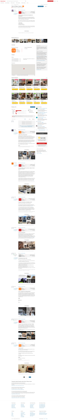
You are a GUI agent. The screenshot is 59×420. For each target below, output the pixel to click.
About (12, 412)
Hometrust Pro (22, 413)
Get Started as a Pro (39, 69)
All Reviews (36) (31, 110)
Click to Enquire (15, 89)
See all (46, 77)
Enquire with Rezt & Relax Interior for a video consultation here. (18, 397)
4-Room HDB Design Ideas (42, 405)
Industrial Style (31, 405)
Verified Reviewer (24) (31, 112)
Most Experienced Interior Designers (43, 413)
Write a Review (41, 6)
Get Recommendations (42, 143)
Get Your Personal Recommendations (41, 60)
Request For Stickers (23, 414)
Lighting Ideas (22, 404)
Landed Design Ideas (41, 407)
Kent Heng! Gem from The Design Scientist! (42, 108)
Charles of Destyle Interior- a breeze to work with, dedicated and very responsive (42, 112)
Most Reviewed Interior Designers (43, 414)
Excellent (13, 110)
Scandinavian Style (32, 407)
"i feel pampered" (39, 121)
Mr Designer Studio (43, 87)
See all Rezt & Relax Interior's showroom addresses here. (18, 389)
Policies (12, 414)
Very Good (14, 111)
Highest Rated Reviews (32, 413)
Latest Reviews (31, 412)
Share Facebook (16, 132)
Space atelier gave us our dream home (42, 117)
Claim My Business (23, 412)
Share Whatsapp (16, 13)
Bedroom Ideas (13, 405)
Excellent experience (40, 125)
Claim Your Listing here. (39, 153)
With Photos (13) (31, 111)
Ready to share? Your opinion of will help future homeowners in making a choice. (27, 126)
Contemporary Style (32, 404)
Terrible (13, 113)
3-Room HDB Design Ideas (42, 404)
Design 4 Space (36, 87)
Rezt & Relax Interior (17, 6)
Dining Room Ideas (14, 407)
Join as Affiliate (22, 416)
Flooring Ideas (22, 405)
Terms (44, 418)
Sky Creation (13, 87)
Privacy (46, 418)
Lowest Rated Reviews (32, 414)
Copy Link (15, 14)
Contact (12, 413)
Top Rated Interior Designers (42, 412)
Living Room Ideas (14, 404)
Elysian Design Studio (22, 87)
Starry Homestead (28, 87)
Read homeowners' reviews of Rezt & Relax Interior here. (18, 385)
